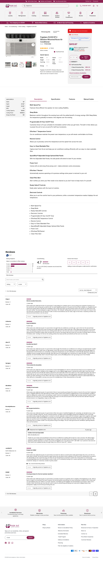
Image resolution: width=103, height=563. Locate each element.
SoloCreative (22, 557)
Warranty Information (63, 530)
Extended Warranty (63, 533)
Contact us (84, 533)
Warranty (74, 61)
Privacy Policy (95, 557)
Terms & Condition (86, 557)
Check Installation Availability (77, 73)
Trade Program (62, 537)
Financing (60, 543)
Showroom (95, 1)
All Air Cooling (22, 26)
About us (83, 530)
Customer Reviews (86, 540)
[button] (97, 5)
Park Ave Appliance (12, 557)
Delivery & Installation (63, 540)
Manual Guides (89, 99)
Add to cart (86, 57)
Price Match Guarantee (87, 537)
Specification (55, 99)
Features (72, 99)
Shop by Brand (46, 527)
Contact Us (88, 1)
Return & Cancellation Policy (65, 527)
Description (38, 99)
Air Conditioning (13, 26)
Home (6, 26)
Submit (30, 537)
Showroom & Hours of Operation (89, 527)
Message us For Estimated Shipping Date (79, 38)
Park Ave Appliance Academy (65, 546)
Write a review (44, 50)
